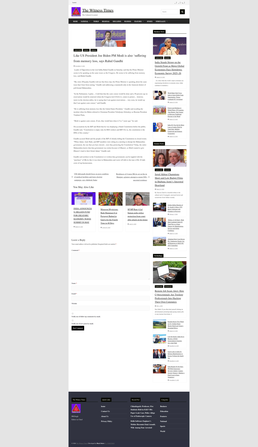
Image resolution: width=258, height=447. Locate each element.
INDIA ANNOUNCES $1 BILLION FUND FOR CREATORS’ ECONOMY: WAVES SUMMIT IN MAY (83, 215)
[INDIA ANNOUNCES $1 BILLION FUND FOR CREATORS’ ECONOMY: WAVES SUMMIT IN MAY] (84, 193)
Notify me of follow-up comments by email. (86, 316)
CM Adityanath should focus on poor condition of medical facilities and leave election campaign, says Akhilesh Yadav (91, 177)
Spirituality (161, 21)
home (75, 21)
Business (127, 21)
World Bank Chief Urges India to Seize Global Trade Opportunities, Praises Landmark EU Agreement (175, 96)
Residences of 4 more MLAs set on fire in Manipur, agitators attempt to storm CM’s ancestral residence (131, 177)
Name (74, 283)
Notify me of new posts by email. (82, 323)
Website (74, 303)
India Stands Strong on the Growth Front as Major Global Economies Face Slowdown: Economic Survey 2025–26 (169, 68)
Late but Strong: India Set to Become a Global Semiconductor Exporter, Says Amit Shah (176, 340)
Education (117, 21)
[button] (89, 21)
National (84, 21)
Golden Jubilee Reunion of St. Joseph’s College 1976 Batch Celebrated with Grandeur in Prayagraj (175, 208)
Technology (168, 286)
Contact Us (105, 411)
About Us (104, 416)
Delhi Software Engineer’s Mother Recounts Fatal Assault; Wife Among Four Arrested (143, 424)
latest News (77, 50)
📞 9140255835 (109, 443)
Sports (149, 21)
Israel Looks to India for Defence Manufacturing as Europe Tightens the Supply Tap (176, 355)
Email (74, 293)
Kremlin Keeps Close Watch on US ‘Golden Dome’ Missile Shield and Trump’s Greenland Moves (176, 325)
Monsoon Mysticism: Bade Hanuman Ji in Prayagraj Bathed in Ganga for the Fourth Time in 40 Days (109, 216)
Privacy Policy (106, 421)
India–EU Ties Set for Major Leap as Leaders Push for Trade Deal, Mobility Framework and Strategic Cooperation (176, 129)
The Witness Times (97, 10)
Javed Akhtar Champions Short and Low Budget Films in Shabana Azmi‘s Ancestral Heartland (169, 180)
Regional (106, 21)
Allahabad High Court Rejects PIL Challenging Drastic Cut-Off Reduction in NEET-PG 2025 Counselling (176, 242)
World (96, 21)
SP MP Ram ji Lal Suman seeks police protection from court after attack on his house (138, 214)
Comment (76, 250)
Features (138, 21)
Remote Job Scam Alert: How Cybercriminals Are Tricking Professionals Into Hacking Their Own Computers (169, 296)
